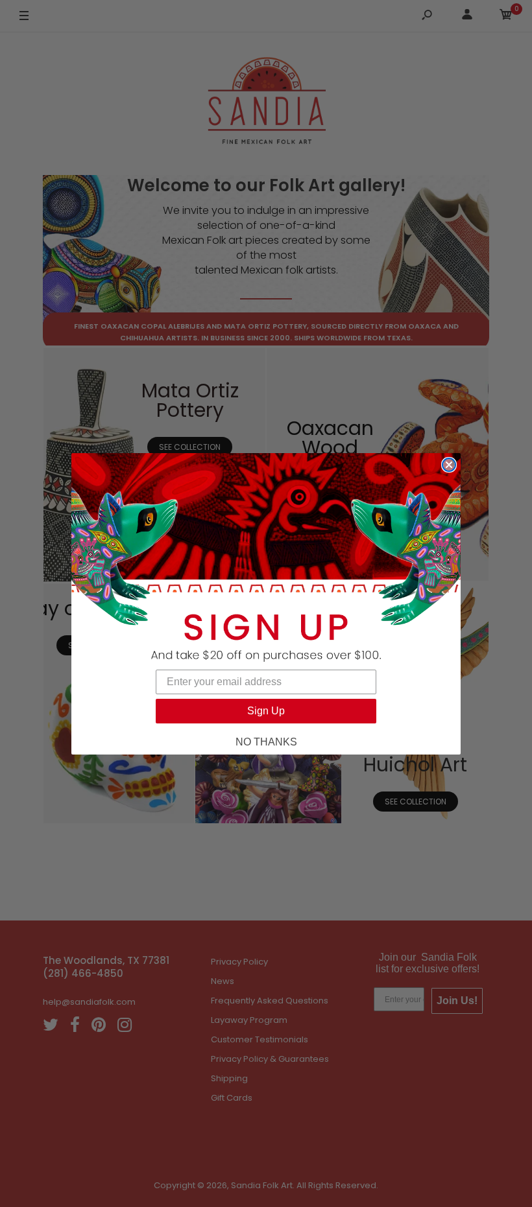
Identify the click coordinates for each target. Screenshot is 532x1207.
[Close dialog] (448, 464)
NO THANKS (266, 741)
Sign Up (266, 710)
